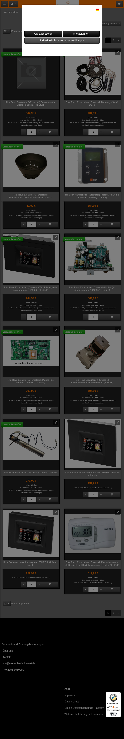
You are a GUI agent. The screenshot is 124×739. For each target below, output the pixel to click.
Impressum (52, 48)
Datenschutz (71, 48)
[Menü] (119, 694)
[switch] (113, 714)
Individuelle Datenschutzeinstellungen (62, 40)
